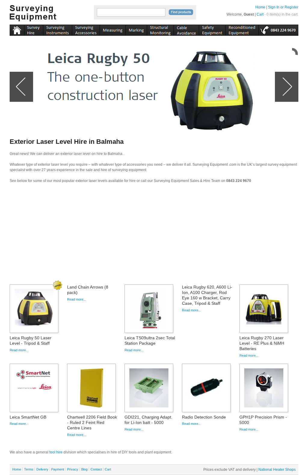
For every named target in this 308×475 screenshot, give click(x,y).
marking (136, 29)
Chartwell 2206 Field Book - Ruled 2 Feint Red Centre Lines (92, 422)
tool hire (56, 452)
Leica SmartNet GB (28, 417)
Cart (260, 14)
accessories (86, 29)
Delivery (42, 469)
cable (186, 29)
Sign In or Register (283, 7)
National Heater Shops (277, 469)
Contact (96, 469)
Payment (57, 469)
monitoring (160, 29)
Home (260, 7)
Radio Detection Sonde (204, 417)
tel (278, 29)
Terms (28, 469)
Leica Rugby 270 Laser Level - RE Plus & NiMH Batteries (261, 343)
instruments (33, 29)
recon (241, 29)
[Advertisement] (154, 236)
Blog (84, 469)
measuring (112, 29)
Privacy (72, 469)
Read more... (19, 350)
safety (212, 29)
